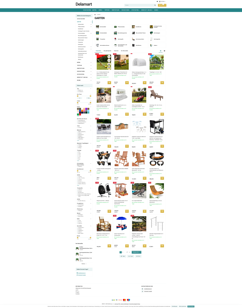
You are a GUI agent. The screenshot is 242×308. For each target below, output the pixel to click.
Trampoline (80, 42)
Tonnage (79, 150)
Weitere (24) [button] (136, 252)
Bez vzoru (80, 216)
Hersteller (79, 226)
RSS (119, 303)
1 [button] (121, 252)
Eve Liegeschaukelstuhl (137, 200)
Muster (78, 213)
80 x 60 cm (81, 192)
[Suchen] (155, 5)
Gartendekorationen (82, 51)
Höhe (78, 218)
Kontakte (78, 294)
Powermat (81, 227)
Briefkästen (80, 57)
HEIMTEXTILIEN (115, 10)
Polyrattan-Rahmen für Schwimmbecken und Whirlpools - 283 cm (157, 170)
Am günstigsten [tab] (107, 50)
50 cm (80, 191)
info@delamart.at (81, 273)
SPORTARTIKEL (135, 10)
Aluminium (81, 134)
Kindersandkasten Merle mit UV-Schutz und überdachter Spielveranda (121, 202)
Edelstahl (80, 138)
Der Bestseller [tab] (124, 50)
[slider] (77, 96)
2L (79, 157)
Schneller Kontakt (82, 275)
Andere (79, 59)
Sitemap (116, 303)
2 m (79, 220)
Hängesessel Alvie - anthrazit (103, 200)
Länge (78, 100)
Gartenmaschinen (82, 46)
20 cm (80, 180)
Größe (78, 175)
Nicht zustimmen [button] (182, 306)
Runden (80, 206)
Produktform (80, 203)
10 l (79, 153)
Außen (80, 210)
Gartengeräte (81, 49)
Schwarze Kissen (82, 121)
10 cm (80, 176)
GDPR (77, 290)
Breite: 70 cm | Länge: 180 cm (84, 193)
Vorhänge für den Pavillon (83, 31)
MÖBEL (100, 10)
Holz (80, 133)
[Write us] (142, 291)
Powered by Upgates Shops (134, 303)
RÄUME (156, 10)
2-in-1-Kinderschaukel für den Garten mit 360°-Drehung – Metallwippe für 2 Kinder (103, 73)
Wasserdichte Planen (82, 37)
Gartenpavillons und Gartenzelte (82, 54)
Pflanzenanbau (81, 26)
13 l (79, 154)
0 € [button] (162, 5)
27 (127, 252)
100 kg (80, 146)
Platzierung (80, 209)
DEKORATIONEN (125, 10)
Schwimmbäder (81, 33)
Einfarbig (80, 214)
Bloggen (77, 292)
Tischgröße (80, 188)
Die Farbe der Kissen (82, 118)
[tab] (161, 51)
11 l (79, 156)
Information (79, 286)
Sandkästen (80, 28)
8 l (79, 151)
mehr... (78, 116)
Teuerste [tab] (116, 50)
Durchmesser (80, 169)
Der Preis (79, 94)
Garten (80, 166)
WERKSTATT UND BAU (146, 10)
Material (79, 130)
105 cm (80, 189)
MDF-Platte (81, 137)
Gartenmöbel (81, 24)
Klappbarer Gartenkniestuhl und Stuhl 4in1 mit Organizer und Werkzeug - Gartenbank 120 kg (156, 138)
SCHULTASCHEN (87, 10)
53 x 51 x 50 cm (81, 182)
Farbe (78, 106)
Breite (78, 236)
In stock (80, 91)
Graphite (80, 230)
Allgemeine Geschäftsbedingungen (83, 288)
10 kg (79, 144)
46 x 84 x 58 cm (81, 200)
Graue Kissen (81, 120)
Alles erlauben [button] (191, 306)
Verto (80, 231)
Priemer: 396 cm (82, 183)
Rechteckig (81, 204)
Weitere (83, 263)
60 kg (79, 147)
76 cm (80, 127)
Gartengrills (80, 44)
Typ (78, 88)
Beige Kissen (81, 123)
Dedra (80, 228)
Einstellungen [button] (174, 306)
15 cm (80, 179)
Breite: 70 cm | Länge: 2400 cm (83, 196)
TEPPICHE (106, 10)
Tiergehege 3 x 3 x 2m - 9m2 (156, 72)
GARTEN (95, 10)
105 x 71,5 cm (81, 177)
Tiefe (78, 126)
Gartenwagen (81, 40)
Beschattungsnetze (82, 35)
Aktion (80, 90)
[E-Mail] (157, 1)
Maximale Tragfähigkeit (82, 143)
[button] (165, 5)
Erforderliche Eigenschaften (80, 164)
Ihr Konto (163, 1)
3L (79, 159)
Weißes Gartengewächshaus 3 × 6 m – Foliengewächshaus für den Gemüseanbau (139, 74)
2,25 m (80, 223)
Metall (80, 136)
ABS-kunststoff (82, 131)
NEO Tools (80, 233)
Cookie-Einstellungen (124, 303)
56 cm (80, 221)
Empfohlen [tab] (98, 50)
